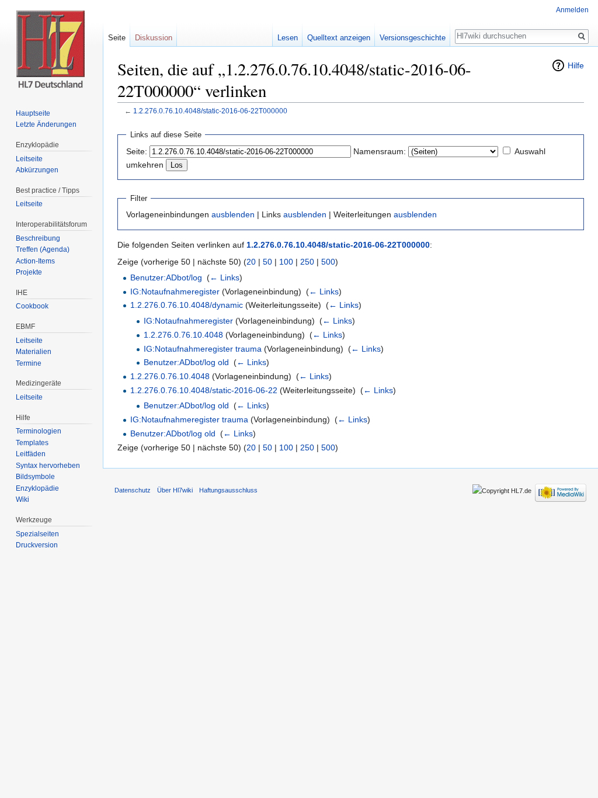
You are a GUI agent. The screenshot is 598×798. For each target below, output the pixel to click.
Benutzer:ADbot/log (166, 277)
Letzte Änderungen (46, 124)
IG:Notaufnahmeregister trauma (203, 348)
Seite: (136, 151)
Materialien (33, 352)
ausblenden (233, 214)
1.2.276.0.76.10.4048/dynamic (186, 305)
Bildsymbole (35, 477)
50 (267, 261)
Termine (28, 363)
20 (251, 261)
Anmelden (572, 10)
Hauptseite (33, 113)
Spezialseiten (37, 534)
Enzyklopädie (37, 488)
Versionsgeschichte (413, 37)
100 (286, 261)
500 (328, 261)
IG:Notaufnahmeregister (175, 291)
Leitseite (29, 159)
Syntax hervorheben (48, 466)
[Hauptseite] (51, 46)
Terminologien (38, 431)
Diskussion (153, 37)
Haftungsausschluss (228, 490)
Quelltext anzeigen (338, 37)
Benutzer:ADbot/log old (186, 362)
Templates (32, 443)
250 (307, 261)
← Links (224, 277)
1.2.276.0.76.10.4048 (183, 334)
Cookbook (32, 306)
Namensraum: (379, 151)
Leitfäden (31, 454)
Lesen (287, 37)
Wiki (22, 499)
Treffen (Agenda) (42, 249)
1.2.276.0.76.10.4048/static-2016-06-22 (203, 390)
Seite (117, 37)
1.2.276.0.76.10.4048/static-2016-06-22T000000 (210, 111)
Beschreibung (38, 238)
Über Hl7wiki (175, 490)
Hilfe (576, 65)
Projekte (29, 272)
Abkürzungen (37, 170)
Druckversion (37, 545)
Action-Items (35, 261)
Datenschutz (132, 490)
